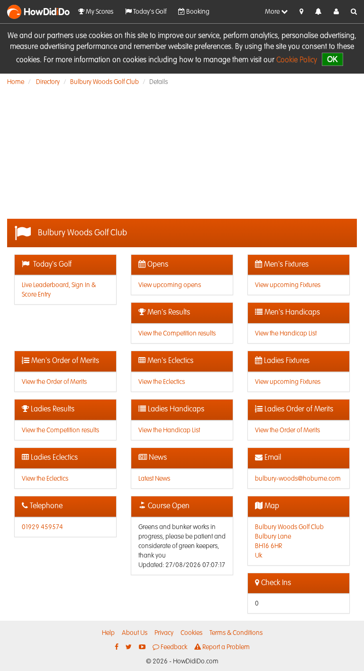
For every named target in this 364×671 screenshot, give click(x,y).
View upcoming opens (169, 285)
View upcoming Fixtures (287, 285)
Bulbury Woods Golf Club (104, 82)
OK (332, 59)
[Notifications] (318, 12)
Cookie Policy (296, 60)
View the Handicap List (286, 333)
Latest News (154, 478)
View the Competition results (177, 333)
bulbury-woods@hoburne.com (298, 478)
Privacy (164, 633)
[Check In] (301, 11)
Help (108, 633)
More (273, 12)
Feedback (173, 647)
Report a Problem (225, 647)
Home (15, 82)
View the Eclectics (161, 382)
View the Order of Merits (54, 382)
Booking (197, 12)
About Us (134, 633)
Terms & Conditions (236, 633)
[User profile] (336, 11)
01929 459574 (42, 527)
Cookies (191, 633)
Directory (48, 82)
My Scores (98, 12)
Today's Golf (149, 12)
